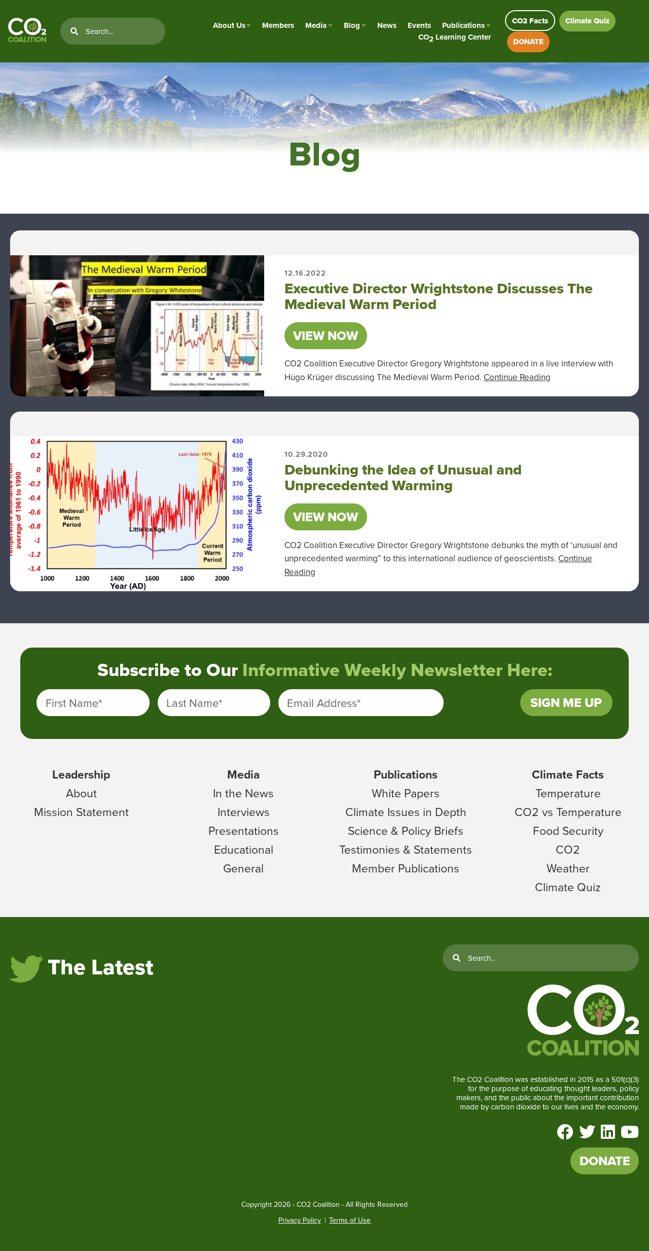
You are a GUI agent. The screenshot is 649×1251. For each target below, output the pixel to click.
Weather (568, 868)
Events (419, 25)
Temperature (568, 793)
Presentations (243, 830)
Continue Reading (517, 377)
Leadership (81, 774)
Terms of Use (350, 1220)
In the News (243, 793)
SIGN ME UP (566, 702)
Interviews (244, 811)
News (386, 25)
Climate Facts (568, 774)
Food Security (568, 830)
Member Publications (405, 868)
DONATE (528, 41)
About (81, 793)
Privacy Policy (299, 1220)
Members (278, 25)
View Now (325, 335)
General (243, 868)
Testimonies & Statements (405, 849)
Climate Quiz (587, 20)
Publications (463, 25)
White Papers (406, 793)
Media (316, 25)
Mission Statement (81, 811)
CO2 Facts (530, 20)
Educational (243, 849)
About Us (229, 25)
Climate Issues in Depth (405, 811)
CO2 (568, 849)
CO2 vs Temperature (568, 811)
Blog (352, 25)
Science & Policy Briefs (405, 830)
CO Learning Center (454, 37)
